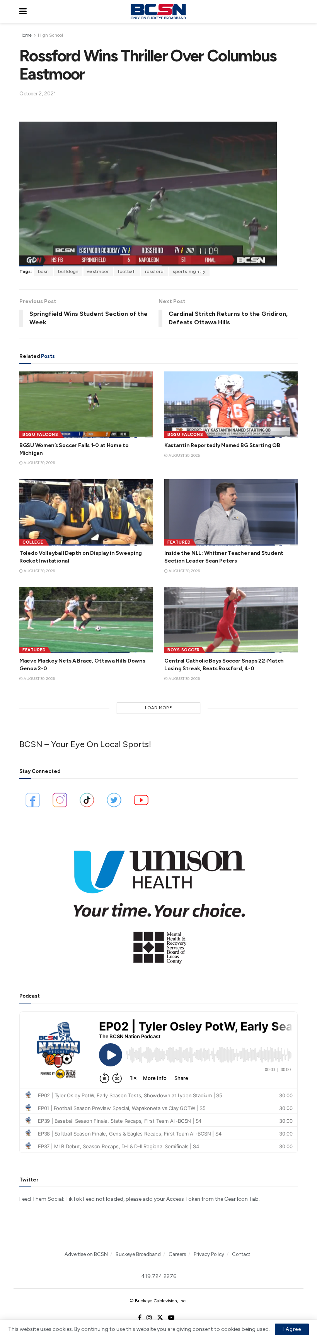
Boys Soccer (183, 650)
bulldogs (68, 271)
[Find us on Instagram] (149, 1317)
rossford (154, 271)
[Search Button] (294, 11)
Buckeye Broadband (138, 1254)
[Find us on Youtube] (171, 1317)
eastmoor (98, 271)
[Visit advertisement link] (158, 902)
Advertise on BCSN (86, 1254)
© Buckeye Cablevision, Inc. (158, 1300)
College (32, 542)
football (127, 271)
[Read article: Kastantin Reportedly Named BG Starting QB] (231, 404)
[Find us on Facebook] (139, 1317)
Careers (177, 1254)
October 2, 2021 (37, 94)
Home (25, 35)
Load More (158, 707)
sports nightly (189, 271)
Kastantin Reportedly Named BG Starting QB (222, 445)
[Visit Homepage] (158, 11)
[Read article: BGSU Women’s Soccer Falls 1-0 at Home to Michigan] (86, 404)
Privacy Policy (209, 1254)
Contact (241, 1254)
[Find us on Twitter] (160, 1317)
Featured (179, 542)
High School (50, 35)
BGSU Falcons (40, 434)
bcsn (43, 271)
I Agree (292, 1329)
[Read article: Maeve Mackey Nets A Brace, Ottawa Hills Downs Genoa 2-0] (86, 620)
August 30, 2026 (39, 462)
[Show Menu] (23, 11)
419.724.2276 (158, 1276)
